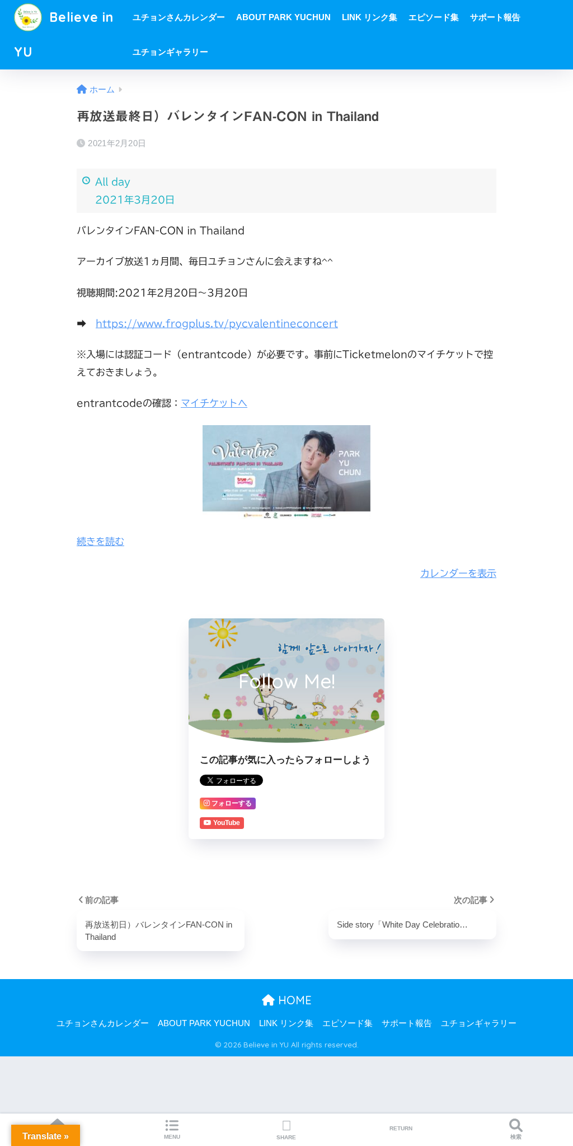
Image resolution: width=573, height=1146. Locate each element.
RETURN (400, 1128)
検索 (516, 1137)
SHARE (286, 1137)
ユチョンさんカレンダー (179, 17)
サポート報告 (495, 17)
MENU (172, 1137)
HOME (293, 1000)
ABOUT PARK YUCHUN (283, 17)
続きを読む (100, 541)
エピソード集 (433, 17)
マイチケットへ (214, 403)
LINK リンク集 (369, 17)
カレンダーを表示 (458, 573)
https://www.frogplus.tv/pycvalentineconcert (217, 323)
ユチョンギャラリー (170, 52)
